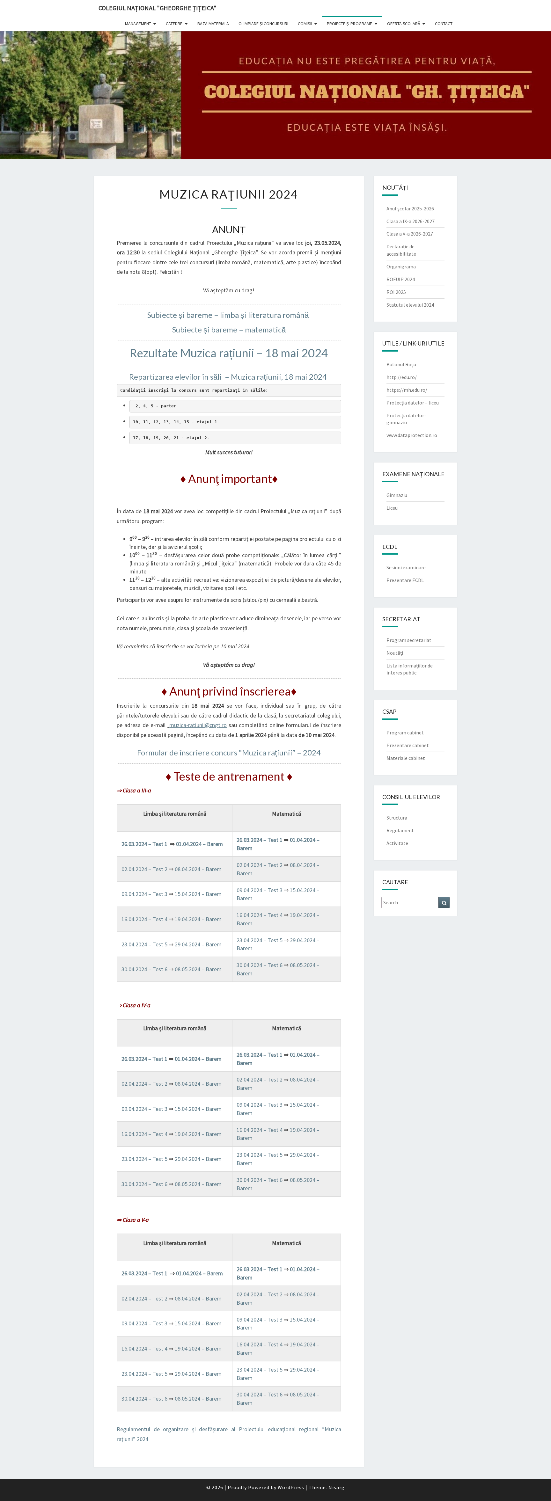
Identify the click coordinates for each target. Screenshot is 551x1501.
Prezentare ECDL (405, 580)
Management (138, 23)
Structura (396, 817)
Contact (443, 23)
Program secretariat (408, 640)
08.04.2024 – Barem (198, 869)
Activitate (397, 843)
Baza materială (213, 23)
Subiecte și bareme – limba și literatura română (228, 314)
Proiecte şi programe (349, 23)
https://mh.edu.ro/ (406, 390)
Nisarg (336, 1487)
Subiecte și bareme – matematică (229, 329)
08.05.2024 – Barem (198, 969)
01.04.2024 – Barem (199, 844)
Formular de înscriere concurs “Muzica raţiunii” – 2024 (229, 752)
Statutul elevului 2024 (410, 305)
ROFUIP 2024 (400, 279)
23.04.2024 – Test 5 (145, 944)
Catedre (174, 23)
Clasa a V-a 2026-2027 (409, 233)
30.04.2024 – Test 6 (145, 969)
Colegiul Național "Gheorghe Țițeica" (158, 8)
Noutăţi (394, 653)
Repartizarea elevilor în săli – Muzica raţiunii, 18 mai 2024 (228, 376)
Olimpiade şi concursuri (263, 23)
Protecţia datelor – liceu (412, 402)
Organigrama (401, 266)
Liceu (392, 508)
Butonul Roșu (401, 364)
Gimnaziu (396, 495)
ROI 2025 (396, 292)
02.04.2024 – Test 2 (145, 869)
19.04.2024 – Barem (198, 919)
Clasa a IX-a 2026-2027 (410, 221)
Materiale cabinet (405, 758)
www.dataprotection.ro (411, 435)
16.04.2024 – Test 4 (145, 919)
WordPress (291, 1487)
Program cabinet (405, 732)
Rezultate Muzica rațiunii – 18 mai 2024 (229, 353)
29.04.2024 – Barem (198, 944)
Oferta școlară (403, 23)
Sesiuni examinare (406, 567)
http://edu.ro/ (401, 377)
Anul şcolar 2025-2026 (410, 208)
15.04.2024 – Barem (198, 894)
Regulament (400, 830)
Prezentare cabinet (407, 745)
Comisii (305, 23)
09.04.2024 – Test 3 (145, 894)
